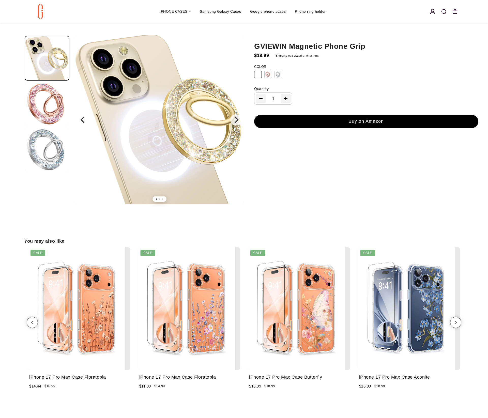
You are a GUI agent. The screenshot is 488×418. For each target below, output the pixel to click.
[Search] (444, 11)
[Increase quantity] (286, 98)
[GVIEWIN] (60, 11)
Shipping (281, 55)
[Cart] (455, 11)
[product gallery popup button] (234, 48)
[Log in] (433, 11)
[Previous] (83, 120)
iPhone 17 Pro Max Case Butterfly (285, 377)
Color (260, 67)
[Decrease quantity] (261, 98)
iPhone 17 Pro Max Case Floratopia (67, 377)
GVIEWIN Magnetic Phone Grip (309, 46)
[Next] (235, 120)
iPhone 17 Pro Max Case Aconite (394, 377)
